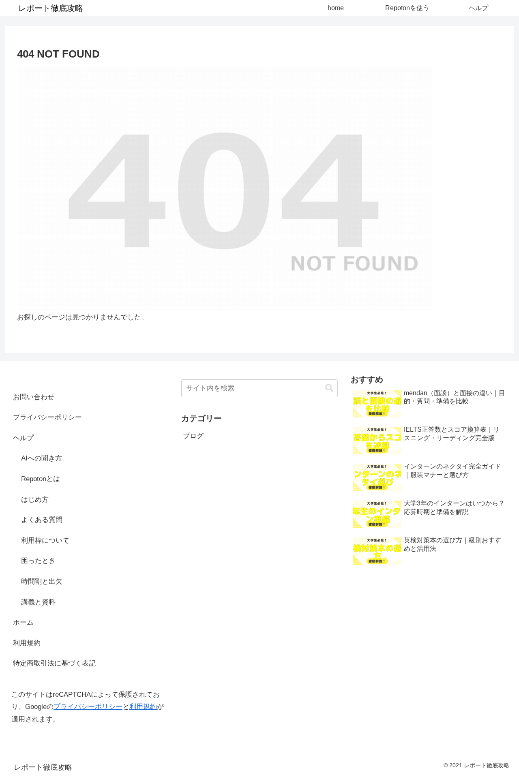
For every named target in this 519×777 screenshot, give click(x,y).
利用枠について (45, 540)
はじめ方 (35, 499)
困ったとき (38, 561)
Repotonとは (40, 479)
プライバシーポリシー (47, 417)
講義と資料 (38, 602)
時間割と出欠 (41, 581)
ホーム (23, 622)
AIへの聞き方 (41, 458)
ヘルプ (23, 438)
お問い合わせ (33, 397)
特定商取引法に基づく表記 (54, 663)
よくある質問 (41, 520)
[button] (329, 388)
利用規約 (27, 643)
